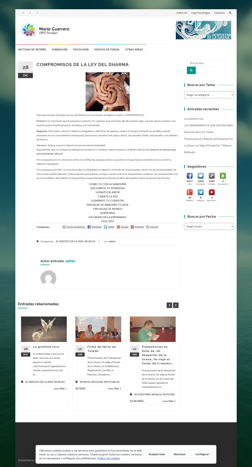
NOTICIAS (97, 381)
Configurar (202, 454)
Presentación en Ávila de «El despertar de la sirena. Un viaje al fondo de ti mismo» (157, 355)
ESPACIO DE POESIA (106, 49)
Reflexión (189, 152)
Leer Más (59, 388)
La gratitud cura (46, 346)
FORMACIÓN (60, 49)
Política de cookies (108, 458)
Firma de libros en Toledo (199, 132)
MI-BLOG (90, 241)
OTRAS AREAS (134, 49)
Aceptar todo (157, 454)
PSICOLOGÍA (81, 49)
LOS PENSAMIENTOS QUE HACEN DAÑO (208, 125)
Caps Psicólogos (200, 12)
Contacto (219, 12)
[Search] (191, 70)
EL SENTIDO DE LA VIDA (70, 241)
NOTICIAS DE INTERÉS (32, 49)
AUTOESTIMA (142, 394)
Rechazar (180, 454)
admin (112, 241)
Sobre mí (182, 12)
